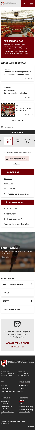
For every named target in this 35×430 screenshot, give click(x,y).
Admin (21, 403)
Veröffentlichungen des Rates (16, 223)
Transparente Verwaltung (5, 402)
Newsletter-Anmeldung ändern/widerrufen (26, 411)
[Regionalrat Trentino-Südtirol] (8, 3)
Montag (27, 141)
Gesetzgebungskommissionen (16, 193)
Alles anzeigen (16, 120)
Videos (21, 391)
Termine (21, 388)
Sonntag (18, 141)
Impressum (31, 426)
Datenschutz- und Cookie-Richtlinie (6, 408)
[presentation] (1, 141)
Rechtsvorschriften (12, 218)
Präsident (8, 178)
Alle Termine (16, 164)
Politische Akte (10, 208)
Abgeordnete (9, 188)
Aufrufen (27, 78)
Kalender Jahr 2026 (17, 158)
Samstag (8, 141)
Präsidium (8, 183)
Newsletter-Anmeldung (26, 407)
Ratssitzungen (10, 213)
